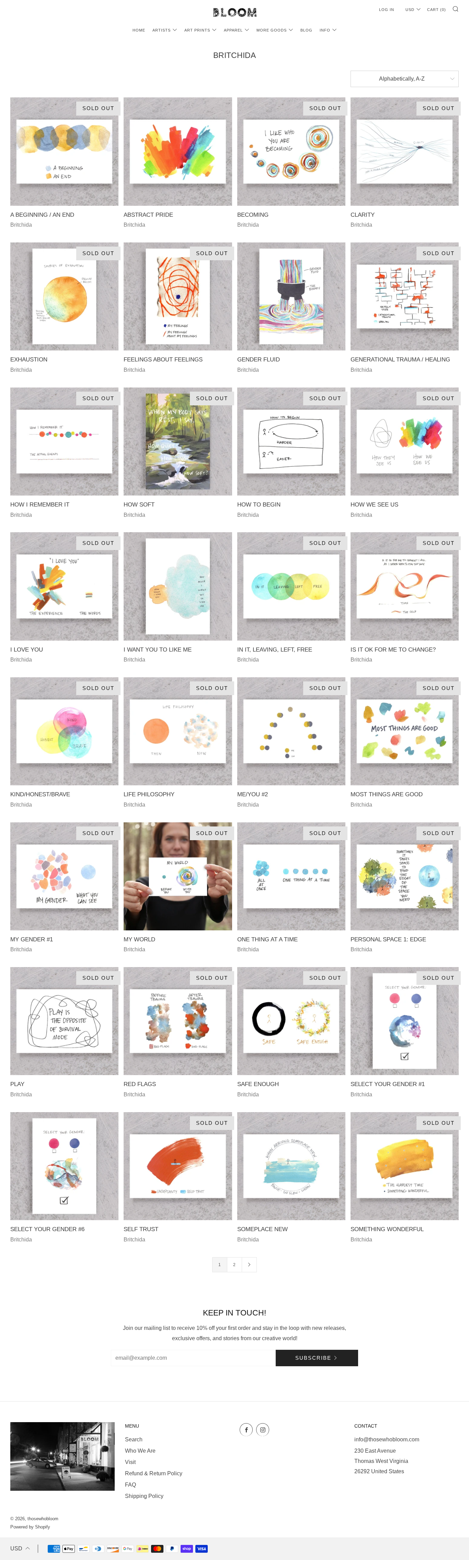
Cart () (436, 10)
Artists (161, 30)
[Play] (64, 1021)
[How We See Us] (405, 442)
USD (409, 10)
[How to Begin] (291, 442)
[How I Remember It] (64, 442)
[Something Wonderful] (405, 1166)
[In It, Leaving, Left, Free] (291, 586)
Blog (306, 30)
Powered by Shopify (30, 1526)
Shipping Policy (144, 1496)
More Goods (271, 30)
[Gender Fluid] (291, 296)
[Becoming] (291, 151)
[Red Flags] (178, 1021)
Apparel (233, 30)
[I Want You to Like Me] (178, 586)
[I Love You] (64, 586)
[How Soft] (178, 442)
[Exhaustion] (64, 296)
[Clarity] (405, 151)
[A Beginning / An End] (64, 151)
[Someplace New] (291, 1166)
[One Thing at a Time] (291, 876)
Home (139, 30)
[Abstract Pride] (178, 151)
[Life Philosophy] (178, 731)
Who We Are (140, 1451)
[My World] (178, 876)
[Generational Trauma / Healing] (405, 296)
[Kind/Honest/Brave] (64, 731)
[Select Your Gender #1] (405, 1021)
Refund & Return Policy (153, 1473)
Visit (130, 1462)
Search (133, 1439)
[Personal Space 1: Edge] (405, 876)
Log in (386, 10)
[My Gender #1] (64, 876)
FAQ (130, 1485)
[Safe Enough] (291, 1021)
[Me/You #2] (291, 731)
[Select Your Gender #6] (64, 1166)
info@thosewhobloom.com (386, 1439)
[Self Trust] (178, 1166)
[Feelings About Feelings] (178, 296)
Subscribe (313, 1358)
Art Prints (197, 30)
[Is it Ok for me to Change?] (405, 586)
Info (325, 30)
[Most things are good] (405, 731)
